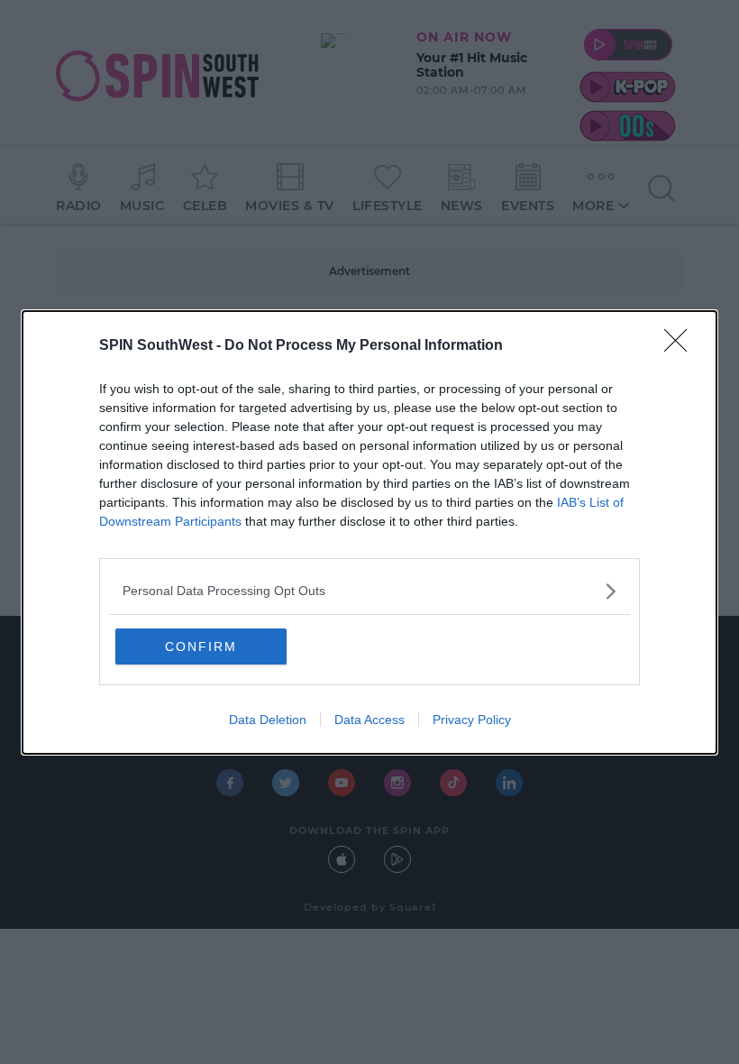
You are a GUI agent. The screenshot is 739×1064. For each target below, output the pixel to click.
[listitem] (369, 591)
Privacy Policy (472, 719)
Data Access (369, 719)
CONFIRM (201, 646)
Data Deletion (267, 719)
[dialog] (369, 532)
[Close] (681, 346)
